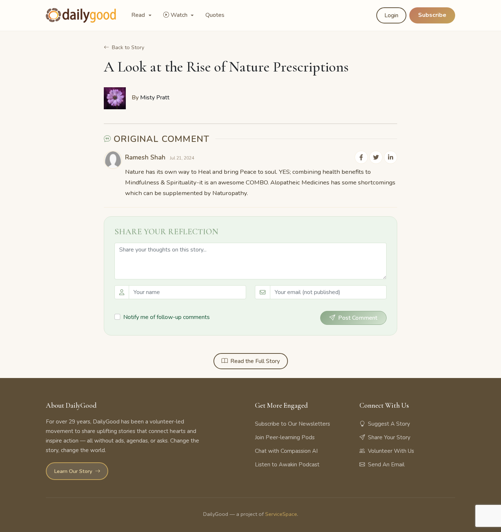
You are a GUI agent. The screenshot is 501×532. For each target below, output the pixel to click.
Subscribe (432, 15)
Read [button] (138, 15)
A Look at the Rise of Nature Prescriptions (226, 67)
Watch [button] (180, 15)
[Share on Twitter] (376, 157)
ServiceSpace (281, 514)
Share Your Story (389, 437)
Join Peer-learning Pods (285, 437)
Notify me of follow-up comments (166, 317)
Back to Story (128, 47)
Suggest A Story (389, 424)
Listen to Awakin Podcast (287, 464)
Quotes (214, 15)
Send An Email (386, 464)
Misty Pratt (154, 97)
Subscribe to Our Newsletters (292, 424)
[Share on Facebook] (361, 157)
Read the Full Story (255, 361)
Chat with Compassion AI (286, 451)
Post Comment (357, 318)
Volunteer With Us (391, 451)
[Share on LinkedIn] (390, 157)
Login (391, 15)
